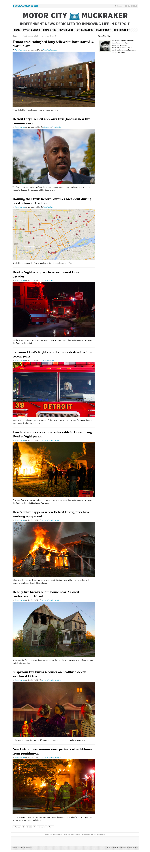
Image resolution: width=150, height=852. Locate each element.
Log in (108, 847)
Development (103, 30)
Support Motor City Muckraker (93, 834)
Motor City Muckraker (25, 847)
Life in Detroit (122, 30)
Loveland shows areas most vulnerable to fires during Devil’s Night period (52, 434)
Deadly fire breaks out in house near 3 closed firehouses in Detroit (46, 594)
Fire (44, 50)
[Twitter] (129, 6)
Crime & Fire (49, 30)
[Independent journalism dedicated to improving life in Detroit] (75, 18)
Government (66, 30)
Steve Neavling (104, 36)
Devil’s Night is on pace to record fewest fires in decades (47, 274)
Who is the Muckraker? (53, 834)
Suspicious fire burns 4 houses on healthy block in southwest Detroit (49, 674)
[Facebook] (126, 6)
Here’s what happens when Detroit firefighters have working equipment (51, 514)
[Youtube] (132, 6)
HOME (17, 30)
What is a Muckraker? (72, 834)
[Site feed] (136, 6)
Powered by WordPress (118, 847)
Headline (49, 50)
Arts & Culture (85, 30)
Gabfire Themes (132, 847)
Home (15, 36)
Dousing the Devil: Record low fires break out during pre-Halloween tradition (52, 201)
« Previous (17, 827)
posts (55, 50)
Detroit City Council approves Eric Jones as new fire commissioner (51, 121)
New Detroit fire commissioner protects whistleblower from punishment (52, 751)
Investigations (31, 30)
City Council (47, 127)
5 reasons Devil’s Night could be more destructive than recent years (53, 354)
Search (119, 6)
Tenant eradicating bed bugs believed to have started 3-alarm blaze (53, 44)
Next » (51, 827)
